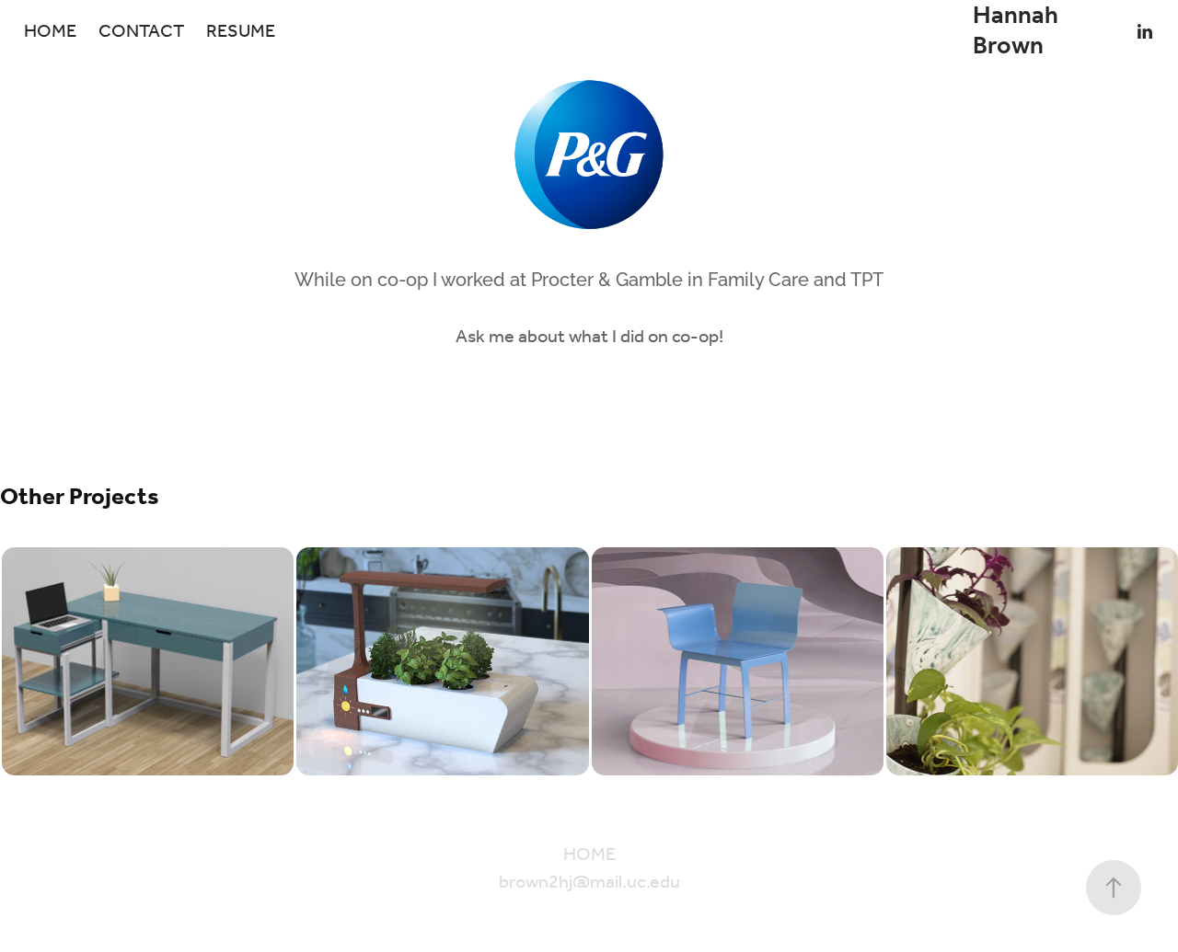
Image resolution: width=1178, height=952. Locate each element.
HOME (50, 32)
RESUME (240, 32)
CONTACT (141, 32)
